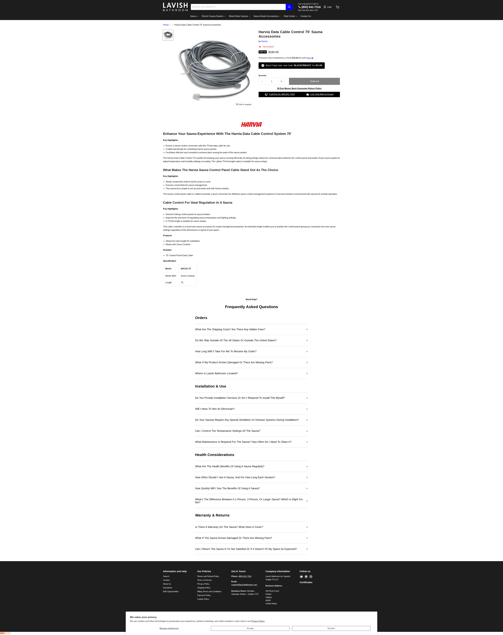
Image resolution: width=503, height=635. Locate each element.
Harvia (264, 41)
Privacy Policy (203, 584)
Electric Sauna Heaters (213, 16)
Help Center (290, 16)
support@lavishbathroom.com (244, 585)
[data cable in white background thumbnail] (168, 35)
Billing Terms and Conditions (209, 591)
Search (166, 576)
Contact (166, 580)
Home (166, 25)
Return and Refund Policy (208, 576)
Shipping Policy (203, 588)
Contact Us (305, 16)
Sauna (193, 16)
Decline (331, 628)
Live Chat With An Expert (321, 94)
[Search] (289, 7)
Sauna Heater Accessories (266, 16)
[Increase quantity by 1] (281, 81)
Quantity (262, 75)
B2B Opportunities (171, 591)
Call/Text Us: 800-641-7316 (282, 94)
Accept (250, 628)
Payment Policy (204, 595)
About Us (167, 584)
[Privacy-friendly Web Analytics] (5, 633)
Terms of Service (204, 580)
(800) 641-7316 (311, 7)
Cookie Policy (203, 599)
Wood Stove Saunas (238, 16)
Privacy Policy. (258, 621)
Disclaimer (167, 588)
